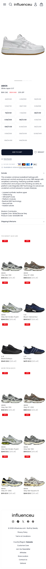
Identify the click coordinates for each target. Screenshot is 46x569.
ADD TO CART (17, 152)
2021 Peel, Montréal (26, 167)
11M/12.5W (37, 127)
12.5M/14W (38, 134)
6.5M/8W (37, 106)
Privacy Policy (22, 532)
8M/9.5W (37, 113)
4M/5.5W (8, 99)
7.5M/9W (23, 113)
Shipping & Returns (8, 221)
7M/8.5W (8, 113)
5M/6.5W (37, 99)
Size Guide (8, 159)
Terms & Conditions (23, 536)
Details (4, 173)
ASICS (4, 85)
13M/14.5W (8, 140)
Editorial (23, 563)
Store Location (23, 556)
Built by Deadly (32, 528)
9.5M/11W (37, 120)
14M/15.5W (23, 140)
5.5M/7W (8, 106)
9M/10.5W (23, 120)
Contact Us (23, 560)
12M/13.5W (23, 134)
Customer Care (23, 546)
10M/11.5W (8, 127)
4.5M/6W (22, 99)
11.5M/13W (8, 134)
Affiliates (23, 553)
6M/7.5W (23, 106)
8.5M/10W (8, 120)
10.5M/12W (23, 127)
